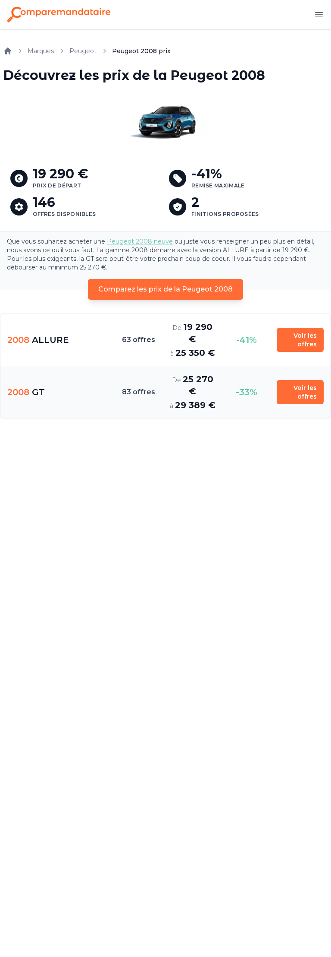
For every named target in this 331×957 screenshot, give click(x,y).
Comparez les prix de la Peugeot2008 (165, 289)
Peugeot (83, 51)
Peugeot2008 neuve (140, 241)
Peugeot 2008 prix (141, 51)
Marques (41, 51)
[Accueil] (7, 51)
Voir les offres (305, 340)
